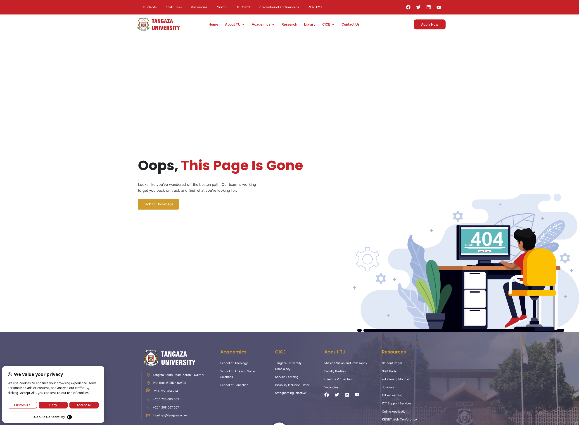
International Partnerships (279, 7)
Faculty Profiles (335, 371)
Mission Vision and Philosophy (345, 363)
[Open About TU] (243, 24)
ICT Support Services (397, 403)
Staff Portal (389, 371)
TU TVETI (243, 7)
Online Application (394, 411)
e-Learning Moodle (395, 379)
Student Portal (392, 363)
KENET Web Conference (399, 419)
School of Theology (234, 363)
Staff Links (174, 7)
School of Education (234, 385)
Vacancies (199, 7)
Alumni (221, 7)
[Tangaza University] (159, 24)
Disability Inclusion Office (292, 385)
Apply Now (429, 24)
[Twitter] (418, 7)
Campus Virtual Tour (338, 379)
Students (149, 7)
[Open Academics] (273, 24)
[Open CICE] (333, 24)
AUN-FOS (315, 7)
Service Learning (287, 377)
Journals (388, 387)
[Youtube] (439, 7)
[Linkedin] (428, 7)
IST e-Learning (392, 395)
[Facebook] (408, 7)
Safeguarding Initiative (290, 393)
